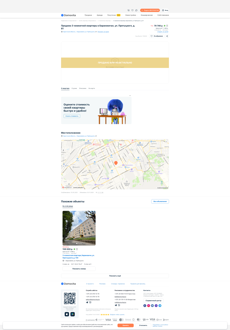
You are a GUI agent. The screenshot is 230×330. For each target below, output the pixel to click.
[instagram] (148, 305)
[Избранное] (132, 10)
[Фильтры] (128, 10)
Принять (126, 325)
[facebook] (144, 305)
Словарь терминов (118, 284)
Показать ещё (115, 276)
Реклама (102, 284)
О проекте (90, 284)
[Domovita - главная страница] (68, 15)
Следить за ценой (162, 31)
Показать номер (79, 269)
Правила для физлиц (137, 284)
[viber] (156, 305)
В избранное (158, 36)
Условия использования (162, 187)
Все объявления (160, 201)
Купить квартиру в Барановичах (87, 20)
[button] (79, 228)
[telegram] (159, 305)
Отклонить (143, 325)
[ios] (67, 314)
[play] (72, 314)
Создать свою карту (78, 187)
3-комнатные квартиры (104, 20)
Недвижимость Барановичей (68, 20)
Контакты (146, 290)
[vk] (152, 305)
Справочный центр (153, 300)
